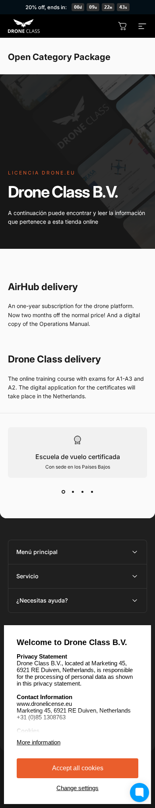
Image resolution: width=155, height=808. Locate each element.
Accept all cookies (77, 768)
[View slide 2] (73, 492)
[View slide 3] (82, 492)
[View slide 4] (92, 492)
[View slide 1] (63, 492)
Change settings (77, 788)
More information (38, 742)
